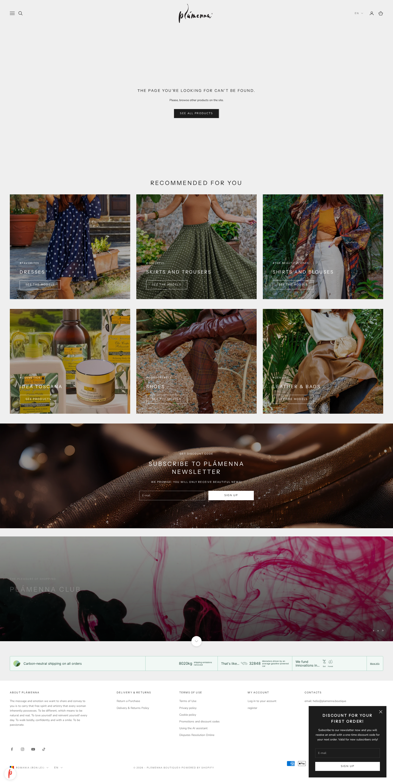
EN (357, 13)
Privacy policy (187, 708)
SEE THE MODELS (40, 284)
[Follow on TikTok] (44, 749)
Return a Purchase (128, 701)
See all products (196, 113)
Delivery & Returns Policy (133, 708)
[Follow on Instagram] (22, 749)
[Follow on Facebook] (12, 749)
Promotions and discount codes (199, 721)
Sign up (347, 766)
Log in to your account (262, 701)
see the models (293, 284)
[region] (196, 588)
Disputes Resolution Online (196, 735)
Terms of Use (187, 701)
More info (374, 663)
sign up (231, 495)
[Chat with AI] (10, 774)
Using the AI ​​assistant (193, 728)
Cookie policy (187, 715)
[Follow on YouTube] (33, 749)
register (252, 708)
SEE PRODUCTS (38, 399)
